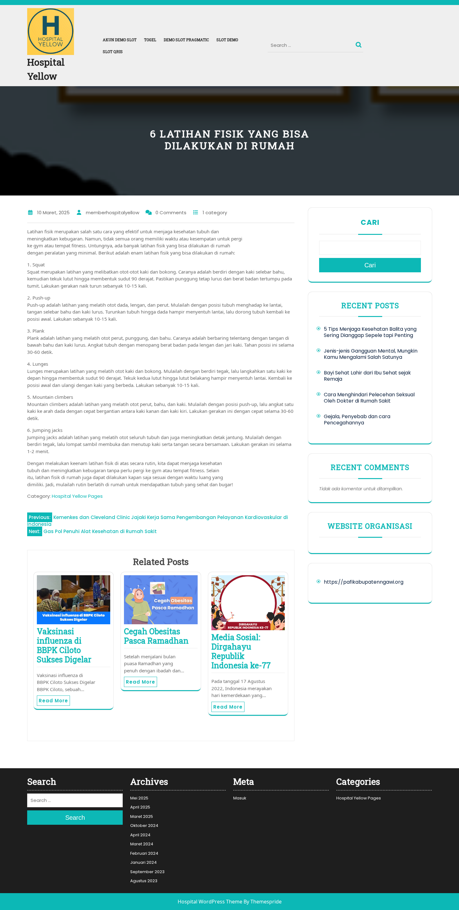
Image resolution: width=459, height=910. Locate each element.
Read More (53, 700)
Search (359, 43)
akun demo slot (119, 39)
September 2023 (147, 872)
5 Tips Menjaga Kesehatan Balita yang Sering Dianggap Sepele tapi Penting (370, 332)
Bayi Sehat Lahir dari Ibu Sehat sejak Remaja (367, 376)
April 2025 (140, 807)
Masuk (239, 798)
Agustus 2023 (143, 881)
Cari (370, 222)
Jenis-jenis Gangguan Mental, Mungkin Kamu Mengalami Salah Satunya (370, 354)
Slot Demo (227, 39)
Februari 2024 (144, 853)
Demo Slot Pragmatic (186, 39)
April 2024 (140, 835)
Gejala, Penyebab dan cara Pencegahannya (357, 419)
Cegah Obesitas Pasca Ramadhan (156, 636)
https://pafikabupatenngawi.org (363, 582)
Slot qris (113, 51)
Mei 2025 (139, 798)
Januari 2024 (143, 862)
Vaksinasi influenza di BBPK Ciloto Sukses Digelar (64, 645)
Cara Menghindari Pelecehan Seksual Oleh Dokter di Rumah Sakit (369, 397)
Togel (150, 39)
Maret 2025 (141, 816)
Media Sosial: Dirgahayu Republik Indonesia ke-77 (241, 651)
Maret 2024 (141, 844)
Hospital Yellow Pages (77, 496)
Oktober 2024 (144, 825)
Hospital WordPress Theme (210, 901)
